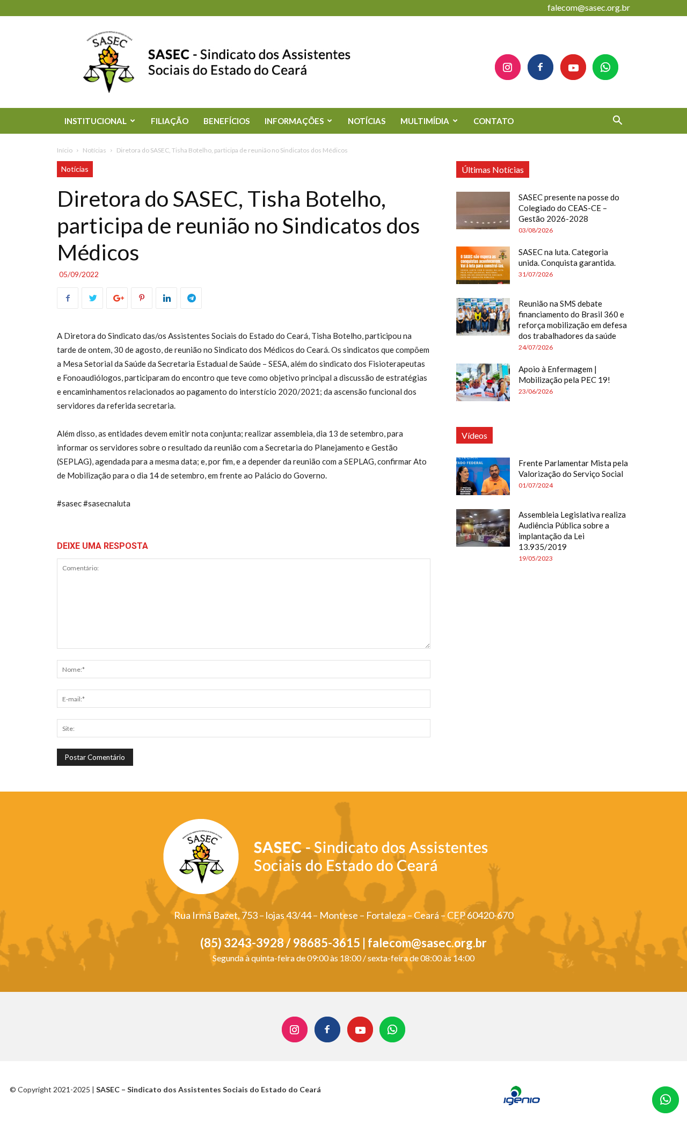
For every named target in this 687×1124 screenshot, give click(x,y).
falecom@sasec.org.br (588, 7)
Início (64, 150)
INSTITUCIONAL (95, 121)
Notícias (94, 150)
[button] (617, 122)
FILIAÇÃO (169, 121)
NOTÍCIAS (366, 121)
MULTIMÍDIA (424, 121)
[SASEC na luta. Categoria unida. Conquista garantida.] (483, 265)
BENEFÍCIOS (226, 121)
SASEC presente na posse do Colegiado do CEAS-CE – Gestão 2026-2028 (568, 207)
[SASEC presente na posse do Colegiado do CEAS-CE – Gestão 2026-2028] (483, 210)
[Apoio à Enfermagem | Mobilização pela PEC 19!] (483, 382)
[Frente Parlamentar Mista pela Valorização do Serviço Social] (483, 476)
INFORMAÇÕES (294, 121)
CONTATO (493, 121)
